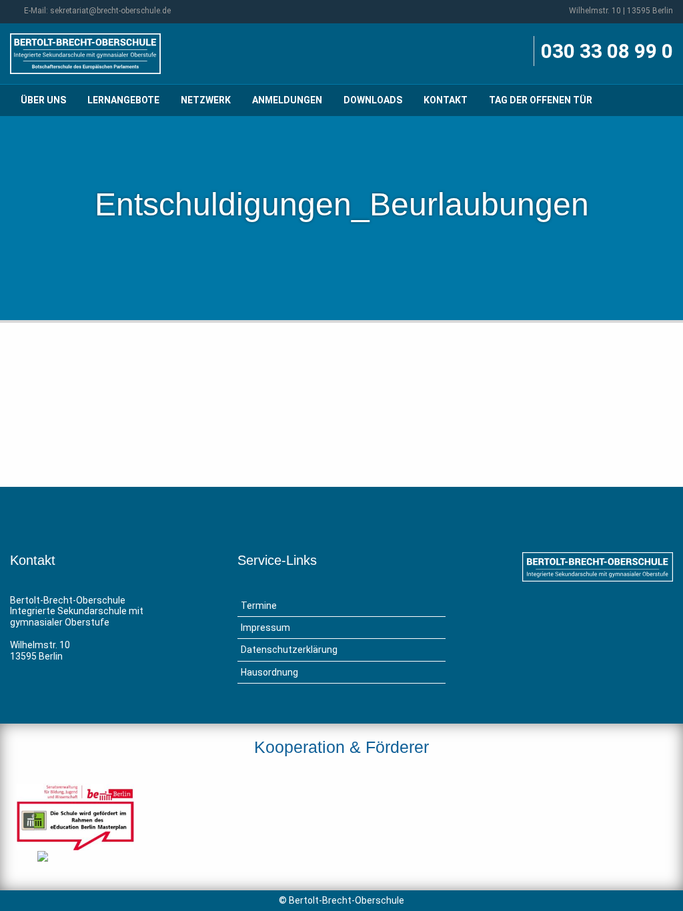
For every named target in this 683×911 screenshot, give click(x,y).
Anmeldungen (287, 100)
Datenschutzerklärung (289, 649)
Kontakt (446, 100)
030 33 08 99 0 (607, 51)
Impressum (265, 627)
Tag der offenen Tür (540, 100)
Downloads (373, 100)
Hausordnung (269, 672)
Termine (259, 605)
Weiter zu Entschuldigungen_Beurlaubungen (551, 404)
